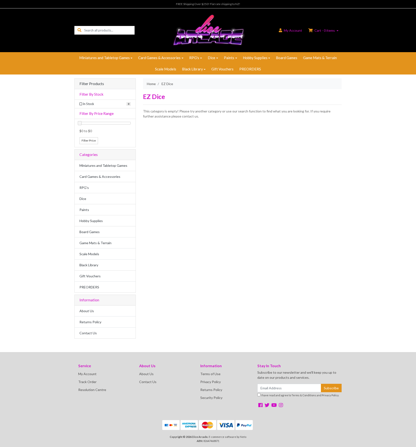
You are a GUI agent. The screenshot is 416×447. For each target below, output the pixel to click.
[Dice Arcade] (208, 30)
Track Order (87, 382)
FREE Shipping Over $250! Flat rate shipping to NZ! (208, 4)
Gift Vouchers (222, 69)
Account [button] (293, 30)
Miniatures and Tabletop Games (104, 58)
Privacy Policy (210, 382)
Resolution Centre (92, 390)
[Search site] (79, 30)
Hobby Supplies (255, 58)
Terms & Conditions (304, 395)
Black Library (192, 69)
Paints (229, 58)
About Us (86, 311)
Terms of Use (210, 374)
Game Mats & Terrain (320, 58)
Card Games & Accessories (159, 58)
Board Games (286, 58)
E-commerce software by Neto (227, 436)
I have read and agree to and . (299, 395)
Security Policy (211, 398)
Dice (211, 58)
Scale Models (165, 69)
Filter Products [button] (91, 83)
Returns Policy (90, 322)
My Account (87, 374)
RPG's (194, 58)
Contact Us (88, 333)
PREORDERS (250, 69)
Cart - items (325, 30)
